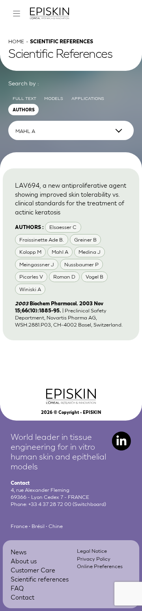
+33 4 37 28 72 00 (49, 503)
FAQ (17, 587)
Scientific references (40, 578)
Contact (22, 597)
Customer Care (33, 569)
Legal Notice (92, 550)
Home (16, 41)
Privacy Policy (93, 558)
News (18, 551)
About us (24, 560)
